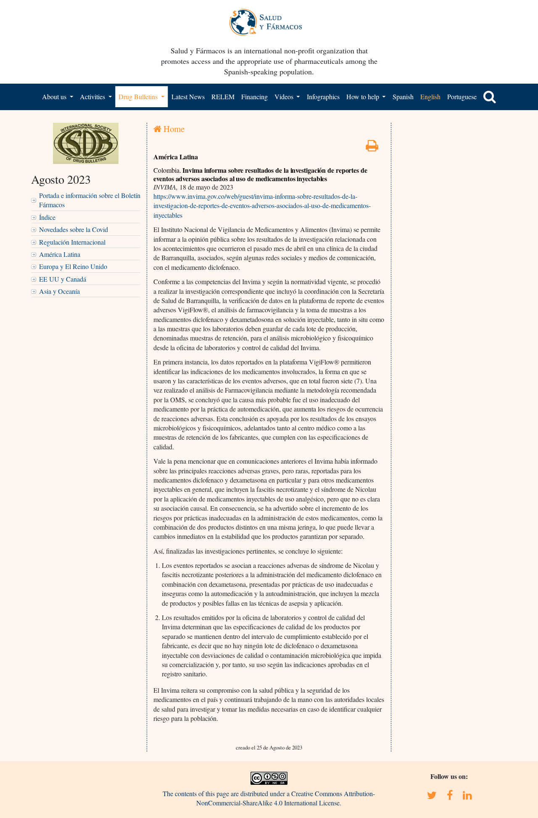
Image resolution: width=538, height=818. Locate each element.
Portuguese (462, 96)
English (430, 96)
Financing (254, 96)
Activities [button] (93, 96)
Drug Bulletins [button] (139, 96)
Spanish (403, 96)
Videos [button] (284, 96)
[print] (372, 147)
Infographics (323, 96)
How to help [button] (363, 96)
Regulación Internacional (72, 241)
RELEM (223, 96)
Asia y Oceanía (59, 291)
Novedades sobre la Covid (73, 229)
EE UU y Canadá (62, 278)
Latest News (188, 96)
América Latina (59, 254)
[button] (489, 97)
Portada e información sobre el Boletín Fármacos (89, 200)
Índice (47, 217)
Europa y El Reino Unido (73, 266)
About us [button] (55, 96)
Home (173, 129)
